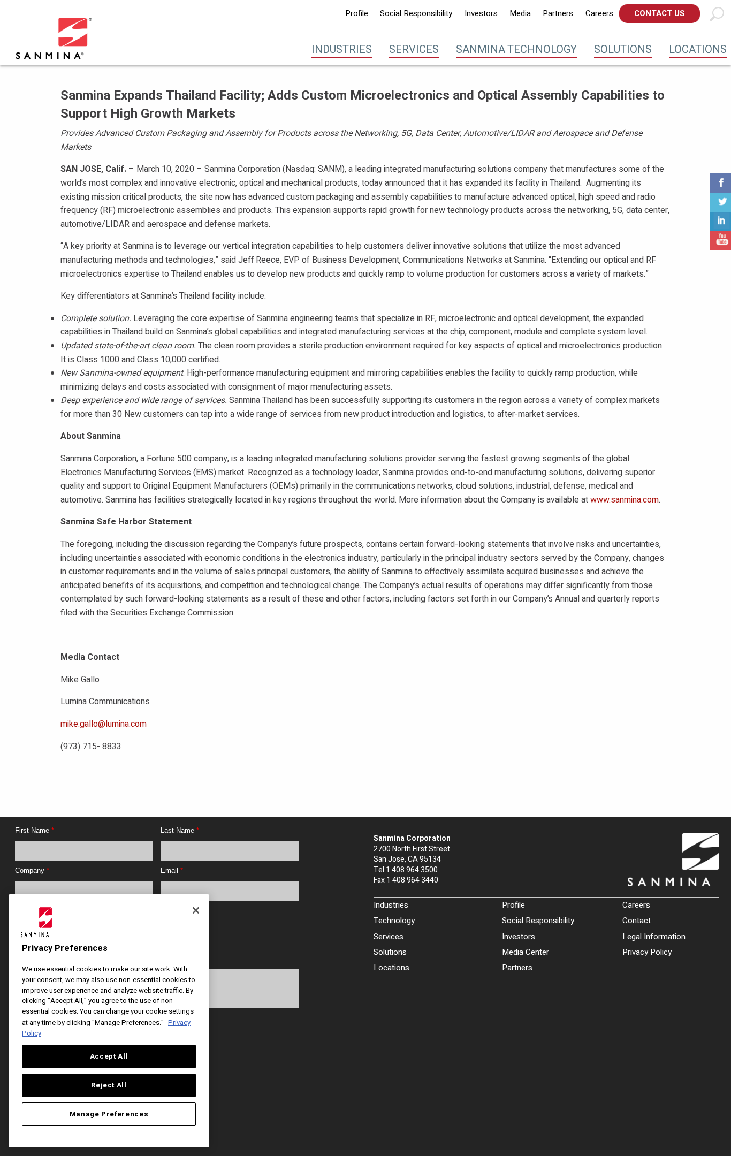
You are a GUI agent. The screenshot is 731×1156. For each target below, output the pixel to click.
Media (520, 13)
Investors (481, 13)
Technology (394, 920)
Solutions (623, 49)
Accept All (109, 1056)
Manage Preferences (109, 1114)
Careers (599, 13)
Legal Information (654, 936)
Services (414, 49)
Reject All (109, 1085)
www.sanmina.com (624, 499)
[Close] (196, 910)
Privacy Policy (647, 952)
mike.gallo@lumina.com (103, 724)
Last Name (180, 830)
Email (172, 870)
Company (32, 870)
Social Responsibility (416, 13)
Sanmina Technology (516, 49)
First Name (34, 830)
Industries (341, 49)
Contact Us (659, 13)
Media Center (525, 952)
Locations (698, 49)
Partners (558, 13)
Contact (636, 920)
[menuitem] (356, 13)
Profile (356, 13)
